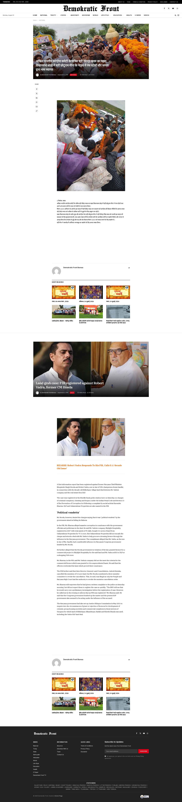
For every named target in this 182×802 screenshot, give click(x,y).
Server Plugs (58, 796)
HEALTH (129, 15)
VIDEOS (146, 15)
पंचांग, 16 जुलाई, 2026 (112, 301)
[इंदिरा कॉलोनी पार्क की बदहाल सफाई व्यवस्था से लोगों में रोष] (91, 311)
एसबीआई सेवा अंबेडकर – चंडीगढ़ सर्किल (62, 321)
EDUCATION (117, 15)
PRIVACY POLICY (153, 2)
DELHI (72, 392)
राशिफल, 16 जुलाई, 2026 (86, 301)
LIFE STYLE (105, 15)
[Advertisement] (91, 90)
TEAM (128, 2)
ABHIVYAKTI (75, 15)
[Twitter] (36, 93)
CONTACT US (174, 2)
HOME (35, 15)
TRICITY (53, 15)
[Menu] (178, 15)
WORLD (95, 15)
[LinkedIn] (36, 98)
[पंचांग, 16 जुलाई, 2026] (118, 292)
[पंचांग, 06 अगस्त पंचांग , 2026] (64, 292)
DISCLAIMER (163, 2)
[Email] (36, 106)
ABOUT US (121, 2)
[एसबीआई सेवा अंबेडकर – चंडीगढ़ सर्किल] (64, 311)
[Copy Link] (36, 111)
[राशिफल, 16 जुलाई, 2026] (91, 292)
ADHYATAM (86, 15)
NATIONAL (43, 15)
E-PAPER (138, 15)
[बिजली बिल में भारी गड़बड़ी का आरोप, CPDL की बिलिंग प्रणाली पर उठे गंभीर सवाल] (118, 311)
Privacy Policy (140, 756)
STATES (63, 15)
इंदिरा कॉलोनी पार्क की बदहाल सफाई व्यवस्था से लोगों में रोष (90, 322)
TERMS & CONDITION (139, 2)
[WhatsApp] (36, 102)
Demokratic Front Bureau (49, 74)
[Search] (175, 15)
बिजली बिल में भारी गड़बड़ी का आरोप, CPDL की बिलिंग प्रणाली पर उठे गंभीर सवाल (118, 322)
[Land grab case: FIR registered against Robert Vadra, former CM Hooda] (91, 369)
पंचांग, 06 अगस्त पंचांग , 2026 (20, 2)
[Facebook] (36, 89)
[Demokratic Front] (91, 8)
